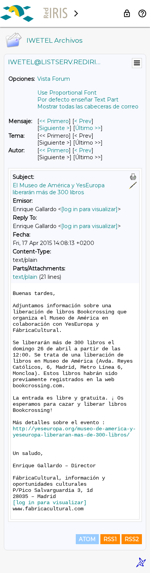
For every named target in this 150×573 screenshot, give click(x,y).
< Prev (83, 121)
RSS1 (110, 539)
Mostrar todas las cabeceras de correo (87, 106)
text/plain (25, 276)
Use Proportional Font (67, 92)
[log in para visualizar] (89, 209)
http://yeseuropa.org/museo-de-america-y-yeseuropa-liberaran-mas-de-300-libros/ (74, 432)
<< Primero (54, 121)
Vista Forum (53, 78)
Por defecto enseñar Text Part (77, 99)
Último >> (88, 128)
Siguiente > (54, 128)
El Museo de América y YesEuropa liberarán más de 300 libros (59, 189)
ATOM (87, 539)
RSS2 (132, 539)
